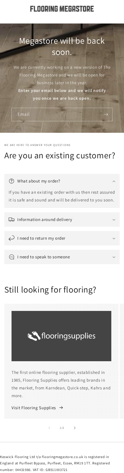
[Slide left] (49, 428)
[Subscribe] (105, 114)
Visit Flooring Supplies (34, 407)
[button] (62, 181)
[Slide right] (74, 428)
